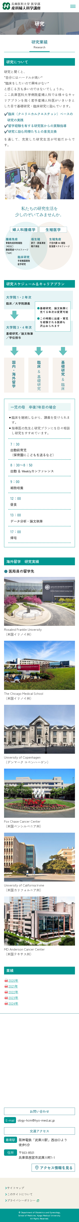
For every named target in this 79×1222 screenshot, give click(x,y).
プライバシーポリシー (21, 1200)
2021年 (13, 986)
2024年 (13, 1003)
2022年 (13, 991)
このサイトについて (20, 1194)
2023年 (13, 997)
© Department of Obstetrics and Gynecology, (39, 1215)
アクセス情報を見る (56, 1167)
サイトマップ (15, 1188)
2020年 (13, 980)
